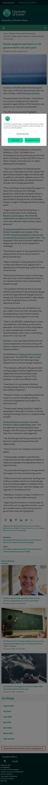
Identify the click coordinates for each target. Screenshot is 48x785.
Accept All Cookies (32, 140)
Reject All (15, 140)
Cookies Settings (23, 134)
